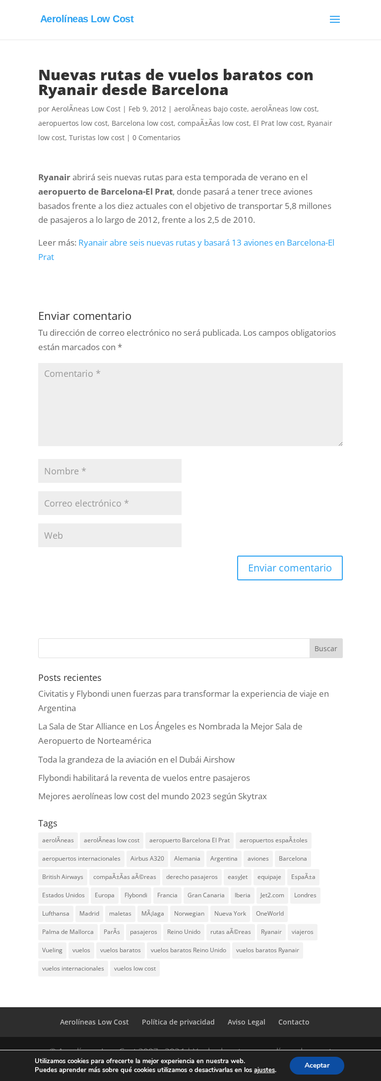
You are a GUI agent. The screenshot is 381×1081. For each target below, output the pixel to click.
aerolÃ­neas (58, 840)
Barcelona (293, 858)
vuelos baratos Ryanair (267, 950)
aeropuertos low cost (73, 123)
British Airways (62, 877)
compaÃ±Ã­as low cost (213, 123)
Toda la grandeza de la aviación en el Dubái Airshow (136, 759)
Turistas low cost (97, 137)
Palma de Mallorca (68, 931)
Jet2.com (272, 895)
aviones (258, 858)
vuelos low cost (135, 968)
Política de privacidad (178, 1022)
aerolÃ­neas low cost (284, 108)
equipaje (269, 877)
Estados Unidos (63, 895)
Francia (167, 895)
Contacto (294, 1022)
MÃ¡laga (152, 913)
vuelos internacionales (73, 968)
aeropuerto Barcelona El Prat (189, 840)
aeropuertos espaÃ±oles (274, 840)
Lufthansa (55, 913)
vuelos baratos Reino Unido (188, 950)
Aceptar (317, 1065)
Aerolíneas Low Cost (94, 1022)
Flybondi (136, 895)
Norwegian (189, 913)
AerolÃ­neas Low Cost (86, 108)
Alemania (187, 858)
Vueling (52, 950)
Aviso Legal (246, 1022)
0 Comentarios (156, 137)
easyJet (238, 877)
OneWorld (270, 913)
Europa (105, 895)
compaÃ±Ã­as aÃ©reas (124, 877)
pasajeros (143, 931)
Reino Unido (183, 931)
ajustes (264, 1070)
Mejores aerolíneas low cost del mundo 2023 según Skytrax (152, 796)
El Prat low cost (278, 123)
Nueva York (230, 913)
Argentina (224, 858)
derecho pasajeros (192, 877)
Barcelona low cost (143, 123)
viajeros (303, 931)
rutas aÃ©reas (230, 931)
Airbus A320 (147, 858)
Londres (305, 895)
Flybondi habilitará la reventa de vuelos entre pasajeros (144, 777)
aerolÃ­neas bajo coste (210, 108)
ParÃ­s (112, 931)
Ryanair (271, 931)
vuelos (81, 950)
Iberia (243, 895)
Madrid (89, 913)
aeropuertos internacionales (81, 858)
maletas (120, 913)
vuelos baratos (120, 950)
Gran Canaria (206, 895)
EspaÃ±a (303, 877)
